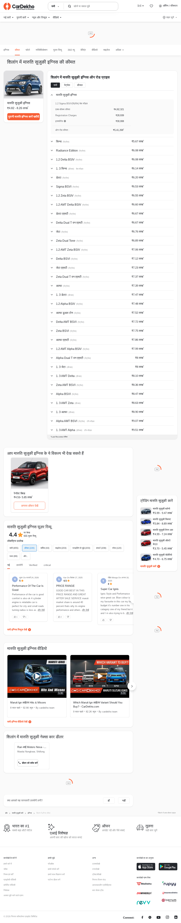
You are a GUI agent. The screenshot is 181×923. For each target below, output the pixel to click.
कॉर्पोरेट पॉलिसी (9, 885)
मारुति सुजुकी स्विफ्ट (162, 519)
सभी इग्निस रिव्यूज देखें (17, 629)
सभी (55, 85)
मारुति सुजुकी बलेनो (161, 508)
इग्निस (6, 49)
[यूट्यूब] (158, 917)
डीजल (80, 85)
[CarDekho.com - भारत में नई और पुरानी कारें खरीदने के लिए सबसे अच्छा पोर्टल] (19, 6)
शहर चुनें (170, 17)
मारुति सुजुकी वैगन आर (163, 529)
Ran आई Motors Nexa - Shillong (31, 747)
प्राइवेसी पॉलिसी (10, 879)
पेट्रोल (67, 85)
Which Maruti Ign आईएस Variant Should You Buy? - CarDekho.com (97, 704)
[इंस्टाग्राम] (167, 917)
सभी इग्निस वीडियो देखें (17, 721)
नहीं (123, 800)
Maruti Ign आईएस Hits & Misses (28, 702)
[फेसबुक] (142, 917)
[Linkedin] (175, 917)
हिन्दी (139, 5)
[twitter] (149, 917)
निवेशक (6, 890)
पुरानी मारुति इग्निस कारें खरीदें (23, 116)
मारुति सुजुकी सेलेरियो (162, 554)
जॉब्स (5, 869)
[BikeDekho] (144, 883)
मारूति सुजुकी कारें (148, 566)
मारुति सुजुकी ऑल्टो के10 (161, 542)
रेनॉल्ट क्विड (19, 493)
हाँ (109, 800)
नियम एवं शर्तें (8, 874)
